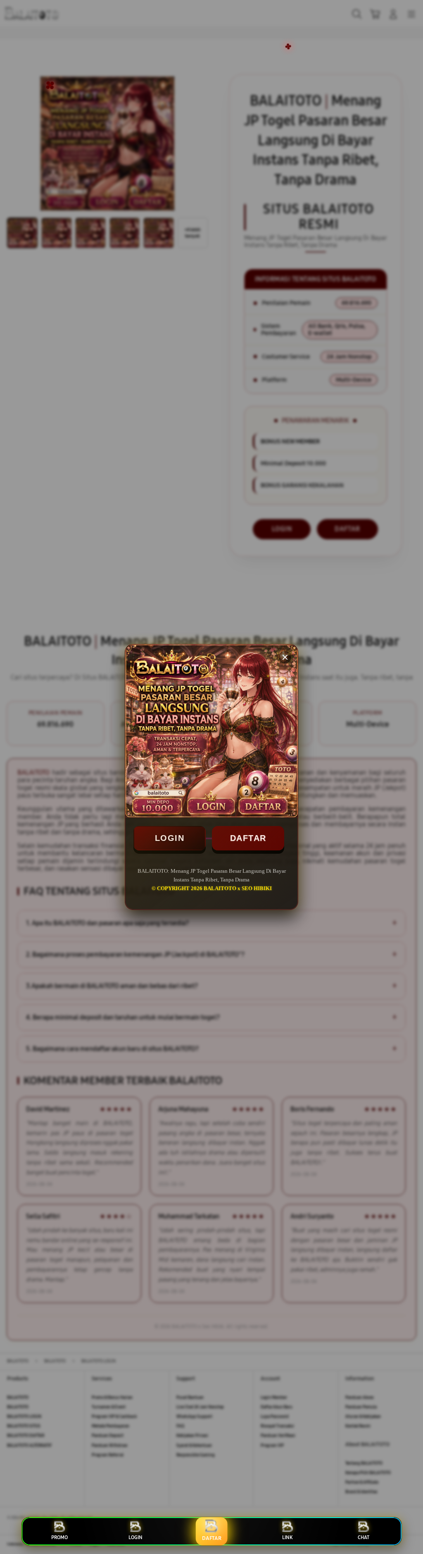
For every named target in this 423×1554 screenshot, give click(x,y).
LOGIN (170, 838)
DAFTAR (248, 838)
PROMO (59, 1537)
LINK (287, 1537)
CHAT (363, 1537)
